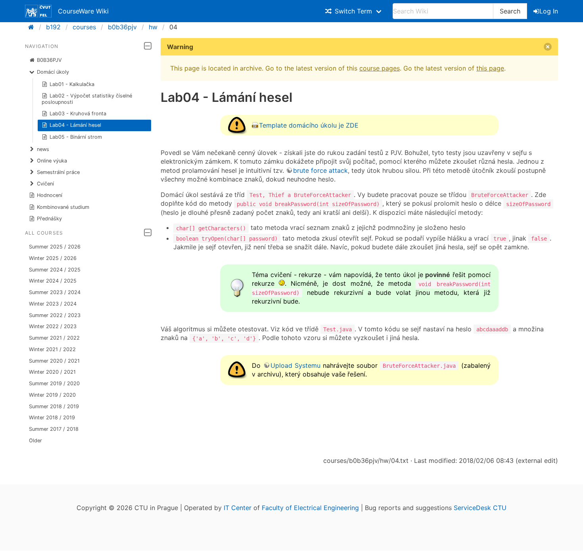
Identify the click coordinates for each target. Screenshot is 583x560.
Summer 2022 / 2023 (55, 315)
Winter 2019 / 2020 (52, 395)
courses (84, 27)
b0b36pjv (122, 27)
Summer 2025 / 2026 (55, 247)
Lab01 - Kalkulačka (72, 84)
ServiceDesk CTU (480, 508)
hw (153, 27)
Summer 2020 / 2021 (54, 361)
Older (35, 440)
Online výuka (52, 161)
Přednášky (49, 219)
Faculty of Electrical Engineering (310, 508)
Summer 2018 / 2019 (54, 406)
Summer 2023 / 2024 (55, 292)
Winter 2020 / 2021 (52, 372)
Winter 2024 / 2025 (53, 281)
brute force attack (320, 170)
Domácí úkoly (53, 72)
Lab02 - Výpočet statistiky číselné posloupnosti (87, 99)
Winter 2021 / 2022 (52, 349)
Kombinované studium (63, 207)
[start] (33, 27)
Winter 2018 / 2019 (52, 417)
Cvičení (45, 184)
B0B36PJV (49, 60)
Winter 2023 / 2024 (53, 304)
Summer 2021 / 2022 (54, 338)
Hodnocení (49, 195)
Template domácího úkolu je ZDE (309, 125)
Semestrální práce (58, 172)
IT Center (237, 508)
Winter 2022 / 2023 (53, 326)
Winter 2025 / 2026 (53, 258)
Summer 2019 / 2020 (54, 383)
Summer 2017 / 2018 (54, 429)
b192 (53, 27)
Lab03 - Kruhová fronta (78, 114)
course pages (379, 68)
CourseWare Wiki (83, 11)
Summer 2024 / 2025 (55, 270)
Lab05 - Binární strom (76, 137)
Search (510, 11)
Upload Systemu (295, 365)
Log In (548, 11)
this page (490, 68)
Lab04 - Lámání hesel (75, 125)
